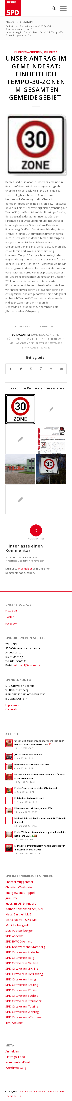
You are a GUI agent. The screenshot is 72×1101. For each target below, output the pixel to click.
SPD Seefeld (51, 52)
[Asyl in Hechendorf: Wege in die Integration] (20, 469)
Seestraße (55, 343)
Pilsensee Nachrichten (28, 52)
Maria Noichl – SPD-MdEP (22, 920)
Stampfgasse (30, 347)
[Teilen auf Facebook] (11, 369)
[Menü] (61, 8)
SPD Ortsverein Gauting (21, 963)
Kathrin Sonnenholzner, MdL (24, 909)
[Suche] (52, 8)
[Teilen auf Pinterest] (41, 369)
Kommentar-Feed (17, 1062)
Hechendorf (42, 338)
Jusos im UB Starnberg (20, 903)
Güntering (53, 334)
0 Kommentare (46, 326)
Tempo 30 (44, 347)
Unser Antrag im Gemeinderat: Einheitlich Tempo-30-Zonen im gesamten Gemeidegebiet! (36, 78)
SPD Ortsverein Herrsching (24, 974)
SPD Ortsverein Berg (20, 958)
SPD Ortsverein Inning (20, 979)
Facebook (11, 623)
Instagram (11, 610)
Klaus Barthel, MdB (18, 914)
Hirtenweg (57, 338)
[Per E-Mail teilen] (61, 369)
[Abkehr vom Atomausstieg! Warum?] (20, 439)
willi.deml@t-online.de (27, 665)
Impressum (12, 705)
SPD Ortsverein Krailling (21, 985)
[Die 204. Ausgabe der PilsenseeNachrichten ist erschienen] (51, 439)
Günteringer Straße (20, 338)
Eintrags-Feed (15, 1057)
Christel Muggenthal (19, 882)
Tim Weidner (14, 1023)
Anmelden (12, 1051)
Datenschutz (13, 709)
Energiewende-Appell (20, 893)
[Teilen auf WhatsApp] (31, 369)
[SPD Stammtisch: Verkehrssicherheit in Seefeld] (20, 499)
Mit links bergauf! (17, 925)
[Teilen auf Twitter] (21, 369)
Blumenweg (37, 334)
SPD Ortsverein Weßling (22, 1012)
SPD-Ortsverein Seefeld (33, 1091)
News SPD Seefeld (19, 22)
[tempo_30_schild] (36, 145)
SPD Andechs (14, 936)
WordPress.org (16, 1067)
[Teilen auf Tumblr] (51, 369)
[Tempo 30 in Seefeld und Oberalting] (51, 469)
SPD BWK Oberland (18, 941)
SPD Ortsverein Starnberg (23, 1001)
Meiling (14, 343)
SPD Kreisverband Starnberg (25, 947)
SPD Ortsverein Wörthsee (23, 1017)
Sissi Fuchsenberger (19, 930)
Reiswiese (41, 343)
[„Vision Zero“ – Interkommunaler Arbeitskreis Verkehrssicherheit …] (51, 409)
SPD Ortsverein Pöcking (21, 990)
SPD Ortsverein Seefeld (21, 995)
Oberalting (27, 343)
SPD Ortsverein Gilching (21, 968)
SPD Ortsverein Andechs (22, 952)
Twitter (9, 617)
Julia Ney (11, 898)
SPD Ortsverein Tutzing (21, 1006)
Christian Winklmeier (19, 887)
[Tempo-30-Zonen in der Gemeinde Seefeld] (20, 409)
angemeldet (24, 568)
